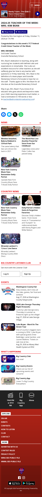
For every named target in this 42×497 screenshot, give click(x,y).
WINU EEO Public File (10, 458)
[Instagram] (23, 478)
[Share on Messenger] (9, 114)
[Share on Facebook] (3, 114)
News (4, 122)
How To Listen (8, 429)
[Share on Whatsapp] (21, 114)
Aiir (21, 490)
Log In (6, 274)
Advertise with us (9, 447)
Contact (5, 437)
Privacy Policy (8, 454)
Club (3, 433)
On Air (4, 418)
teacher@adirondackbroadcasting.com (18, 99)
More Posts (22, 32)
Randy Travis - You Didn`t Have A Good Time (19, 12)
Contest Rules (8, 450)
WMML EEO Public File (11, 461)
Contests (5, 426)
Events (5, 282)
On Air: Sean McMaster (17, 16)
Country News (10, 191)
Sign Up (27, 274)
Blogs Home (9, 32)
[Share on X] (15, 114)
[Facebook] (19, 478)
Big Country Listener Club (16, 263)
